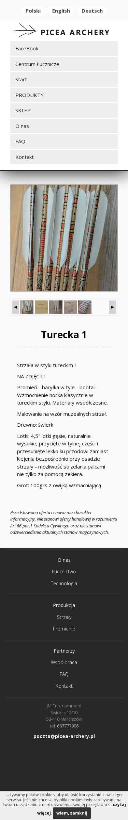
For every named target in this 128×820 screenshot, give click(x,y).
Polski (33, 10)
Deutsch (92, 10)
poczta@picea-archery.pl (64, 736)
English (61, 10)
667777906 (68, 726)
